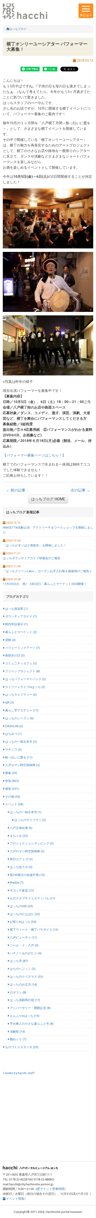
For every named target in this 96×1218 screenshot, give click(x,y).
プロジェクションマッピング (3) (31, 843)
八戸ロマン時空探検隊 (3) (22, 765)
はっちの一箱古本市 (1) (25, 812)
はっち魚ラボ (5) (20, 867)
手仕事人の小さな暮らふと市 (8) (31, 1023)
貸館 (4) (10, 640)
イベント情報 (14, 1198)
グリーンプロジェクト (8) (22, 671)
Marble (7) (16, 882)
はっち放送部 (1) (16, 608)
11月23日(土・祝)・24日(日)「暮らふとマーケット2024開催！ (45, 584)
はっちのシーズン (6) (19, 718)
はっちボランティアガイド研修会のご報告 (31, 558)
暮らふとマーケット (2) (20, 632)
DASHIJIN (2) (13, 726)
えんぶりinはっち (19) (24, 1016)
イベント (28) (13, 804)
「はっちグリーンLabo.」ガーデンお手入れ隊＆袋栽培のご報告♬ (47, 571)
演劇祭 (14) (17, 1031)
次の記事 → (80, 490)
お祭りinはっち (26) (22, 921)
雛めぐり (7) (17, 1039)
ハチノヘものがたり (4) (25, 953)
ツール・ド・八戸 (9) (23, 945)
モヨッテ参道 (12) (21, 890)
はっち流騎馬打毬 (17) (24, 1000)
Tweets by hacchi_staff (18, 1073)
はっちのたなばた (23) (24, 914)
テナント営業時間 (51, 1189)
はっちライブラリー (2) (20, 694)
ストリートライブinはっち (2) (24, 687)
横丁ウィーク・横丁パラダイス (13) (33, 929)
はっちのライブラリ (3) (30, 820)
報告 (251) (11, 788)
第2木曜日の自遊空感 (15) (27, 875)
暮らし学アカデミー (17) (21, 710)
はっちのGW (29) (21, 906)
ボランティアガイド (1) (20, 616)
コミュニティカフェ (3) (20, 663)
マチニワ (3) (13, 749)
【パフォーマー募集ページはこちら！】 (34, 455)
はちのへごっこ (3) (22, 969)
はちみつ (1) (13, 734)
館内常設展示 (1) (16, 624)
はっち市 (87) (18, 961)
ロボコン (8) (17, 992)
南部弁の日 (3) (14, 655)
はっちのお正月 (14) (23, 984)
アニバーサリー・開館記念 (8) (30, 1008)
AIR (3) (9, 702)
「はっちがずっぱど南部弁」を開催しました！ (34, 545)
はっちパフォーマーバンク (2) (25, 679)
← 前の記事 (15, 490)
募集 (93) (10, 773)
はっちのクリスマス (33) (26, 976)
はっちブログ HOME (48, 499)
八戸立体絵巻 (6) (20, 828)
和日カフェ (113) (21, 859)
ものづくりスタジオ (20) (21, 1047)
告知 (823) (11, 781)
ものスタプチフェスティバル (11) (32, 898)
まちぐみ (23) (18, 835)
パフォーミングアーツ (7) (22, 648)
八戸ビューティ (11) (23, 937)
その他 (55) (12, 796)
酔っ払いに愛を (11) (18, 757)
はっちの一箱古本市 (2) (20, 741)
